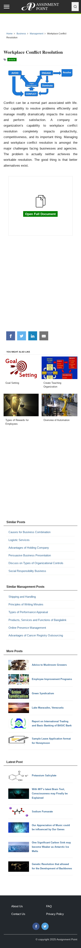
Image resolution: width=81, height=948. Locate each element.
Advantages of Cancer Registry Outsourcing (35, 635)
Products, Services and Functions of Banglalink (37, 620)
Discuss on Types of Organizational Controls (35, 563)
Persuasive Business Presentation (29, 555)
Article (11, 59)
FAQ (49, 906)
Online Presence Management (27, 627)
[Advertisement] (40, 285)
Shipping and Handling (22, 596)
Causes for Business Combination (29, 532)
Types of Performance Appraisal (28, 612)
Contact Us (18, 914)
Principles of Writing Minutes (25, 604)
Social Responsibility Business (27, 571)
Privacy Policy (55, 914)
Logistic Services (19, 540)
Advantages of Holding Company (28, 547)
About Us (17, 906)
